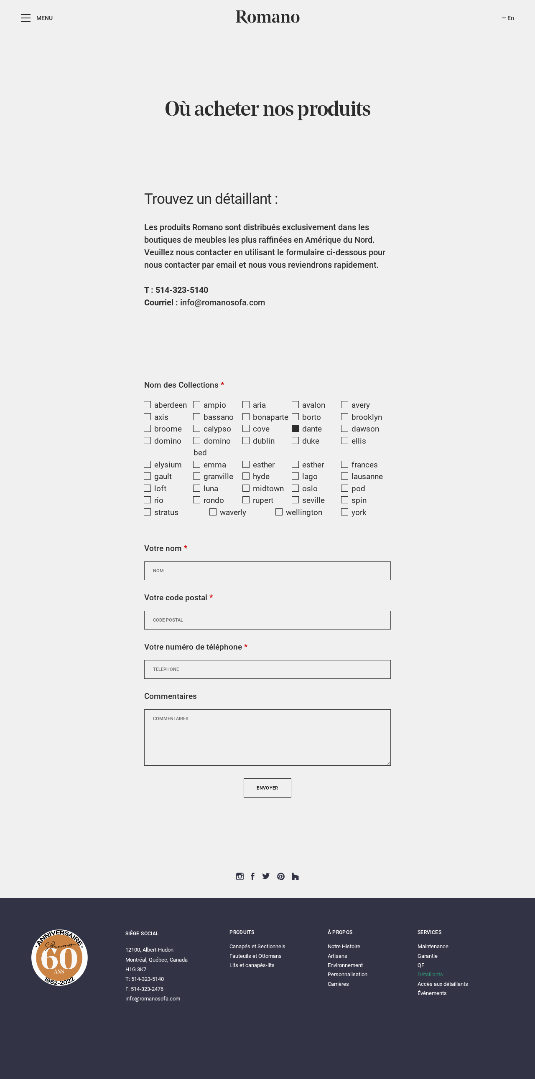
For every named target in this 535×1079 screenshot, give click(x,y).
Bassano (219, 417)
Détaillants (430, 974)
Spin (359, 500)
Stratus (166, 512)
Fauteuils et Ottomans (255, 956)
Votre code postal (178, 597)
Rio (158, 500)
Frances (365, 465)
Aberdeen (170, 405)
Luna (211, 488)
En (510, 18)
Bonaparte (270, 417)
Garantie (428, 956)
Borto (311, 417)
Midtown (268, 488)
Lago (310, 476)
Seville (313, 500)
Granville (218, 476)
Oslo (310, 488)
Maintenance (433, 946)
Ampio (215, 405)
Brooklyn (367, 417)
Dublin (264, 441)
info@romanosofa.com (222, 302)
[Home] (267, 22)
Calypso (217, 429)
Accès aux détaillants (443, 984)
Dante (312, 429)
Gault (163, 476)
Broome (168, 429)
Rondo (214, 500)
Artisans (337, 956)
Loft (160, 488)
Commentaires (170, 696)
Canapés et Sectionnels (257, 946)
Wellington (304, 512)
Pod (358, 488)
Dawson (365, 429)
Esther (264, 465)
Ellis (359, 441)
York (359, 512)
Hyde (261, 476)
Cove (261, 429)
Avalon (313, 405)
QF (421, 965)
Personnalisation (347, 974)
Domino (167, 441)
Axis (161, 417)
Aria (259, 405)
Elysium (168, 465)
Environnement (345, 965)
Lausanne (367, 476)
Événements (432, 993)
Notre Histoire (344, 946)
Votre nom (165, 548)
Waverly (233, 512)
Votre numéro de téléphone (195, 647)
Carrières (338, 984)
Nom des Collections (184, 385)
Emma (215, 465)
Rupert (263, 500)
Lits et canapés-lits (252, 965)
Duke (310, 441)
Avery (361, 405)
